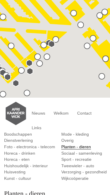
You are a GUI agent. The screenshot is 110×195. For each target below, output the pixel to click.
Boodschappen (18, 134)
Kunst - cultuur (17, 178)
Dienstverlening (18, 140)
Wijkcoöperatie (75, 178)
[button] (27, 93)
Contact (84, 113)
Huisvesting (15, 172)
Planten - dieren (76, 146)
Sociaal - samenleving (81, 153)
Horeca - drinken (19, 153)
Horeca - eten (17, 159)
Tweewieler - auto (77, 165)
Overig (67, 140)
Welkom (61, 113)
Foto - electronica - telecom (29, 146)
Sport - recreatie (76, 159)
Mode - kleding (75, 134)
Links (36, 127)
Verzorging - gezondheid (84, 172)
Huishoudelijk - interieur (26, 165)
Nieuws (38, 113)
